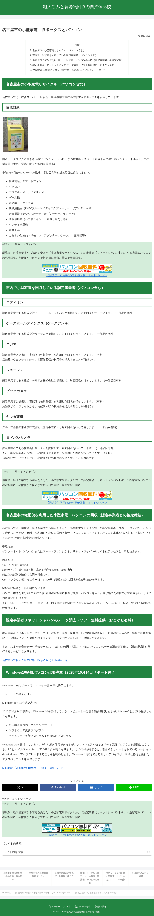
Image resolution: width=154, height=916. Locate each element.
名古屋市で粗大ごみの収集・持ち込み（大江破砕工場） (36, 660)
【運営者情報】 (101, 906)
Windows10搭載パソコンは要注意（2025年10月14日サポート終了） (69, 70)
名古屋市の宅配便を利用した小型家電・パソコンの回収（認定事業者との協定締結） (78, 60)
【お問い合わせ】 (82, 906)
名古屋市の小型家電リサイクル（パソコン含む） (58, 50)
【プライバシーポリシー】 (58, 906)
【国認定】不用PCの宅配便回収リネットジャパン (76, 275)
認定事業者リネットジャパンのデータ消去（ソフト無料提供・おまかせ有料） (74, 65)
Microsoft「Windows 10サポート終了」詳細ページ (32, 767)
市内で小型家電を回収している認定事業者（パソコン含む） (64, 55)
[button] (148, 852)
